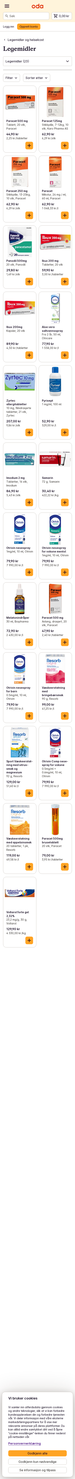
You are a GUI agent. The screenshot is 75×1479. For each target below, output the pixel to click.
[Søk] (7, 16)
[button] (37, 61)
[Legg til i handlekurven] (29, 145)
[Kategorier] (7, 6)
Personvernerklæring (24, 1443)
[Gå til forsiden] (37, 6)
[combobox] (28, 16)
